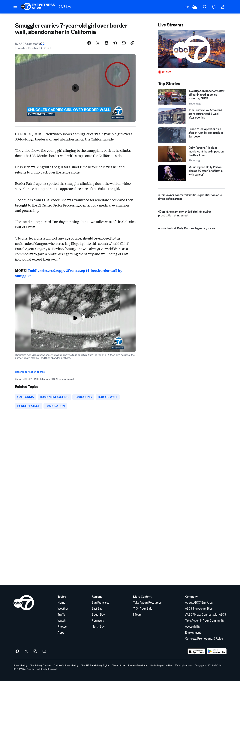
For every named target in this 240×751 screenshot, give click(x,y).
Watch (61, 620)
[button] (15, 6)
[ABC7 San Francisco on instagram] (35, 651)
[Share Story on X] (98, 43)
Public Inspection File (161, 665)
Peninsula (98, 620)
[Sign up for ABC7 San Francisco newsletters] (44, 651)
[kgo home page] (24, 602)
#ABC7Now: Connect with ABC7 (205, 614)
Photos (62, 626)
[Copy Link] (132, 43)
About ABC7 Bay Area (199, 602)
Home (61, 602)
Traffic (61, 614)
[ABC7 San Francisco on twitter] (26, 651)
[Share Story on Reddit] (106, 43)
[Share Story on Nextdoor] (115, 43)
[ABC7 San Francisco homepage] (38, 7)
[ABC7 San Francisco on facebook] (17, 651)
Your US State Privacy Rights (95, 665)
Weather (63, 608)
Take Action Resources (147, 602)
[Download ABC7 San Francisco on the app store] (197, 651)
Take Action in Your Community (204, 620)
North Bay (98, 626)
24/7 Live (65, 6)
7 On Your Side (142, 608)
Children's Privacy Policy (66, 665)
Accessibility (192, 626)
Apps (61, 632)
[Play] (191, 49)
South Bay (98, 614)
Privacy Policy (20, 665)
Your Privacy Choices (40, 665)
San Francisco (101, 602)
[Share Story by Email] (124, 43)
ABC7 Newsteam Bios (198, 608)
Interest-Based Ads (137, 665)
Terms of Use (118, 665)
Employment (193, 632)
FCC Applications (183, 665)
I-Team (137, 614)
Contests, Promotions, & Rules (204, 638)
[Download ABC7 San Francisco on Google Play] (216, 651)
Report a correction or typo (30, 372)
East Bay (97, 608)
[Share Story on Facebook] (89, 43)
